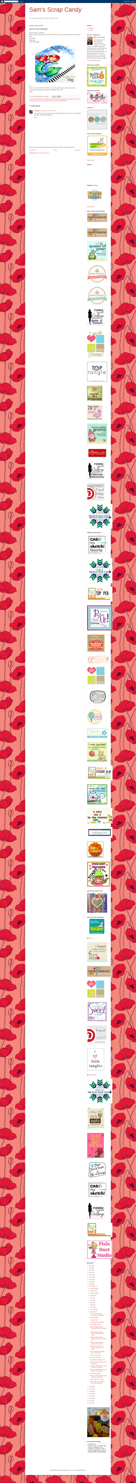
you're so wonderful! (95, 1357)
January (92, 1312)
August (92, 1295)
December (93, 1286)
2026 (90, 1265)
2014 (90, 1393)
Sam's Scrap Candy (55, 9)
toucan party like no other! (97, 1379)
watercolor (46, 100)
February (92, 1309)
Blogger (84, 1470)
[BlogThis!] (55, 97)
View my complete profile (93, 60)
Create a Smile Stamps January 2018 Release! (97, 1314)
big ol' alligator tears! (95, 1324)
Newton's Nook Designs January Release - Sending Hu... (98, 1339)
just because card (73, 99)
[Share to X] (57, 97)
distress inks (54, 99)
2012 (90, 1398)
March (92, 1307)
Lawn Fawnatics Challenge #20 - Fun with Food (97, 1382)
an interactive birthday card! (97, 1359)
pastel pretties (90, 206)
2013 (90, 1396)
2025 (90, 1268)
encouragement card (63, 99)
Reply (35, 117)
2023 (90, 1272)
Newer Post (33, 150)
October (92, 1291)
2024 (90, 1270)
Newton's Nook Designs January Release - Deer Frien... (97, 1333)
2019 (90, 1282)
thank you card (39, 100)
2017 (90, 1386)
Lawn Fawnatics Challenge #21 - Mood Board (97, 1352)
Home (55, 150)
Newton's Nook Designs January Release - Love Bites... (97, 1347)
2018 (90, 1284)
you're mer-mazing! (95, 1355)
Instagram (91, 28)
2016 (90, 1389)
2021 (90, 1277)
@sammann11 (91, 160)
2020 (90, 1279)
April (91, 1305)
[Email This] (53, 97)
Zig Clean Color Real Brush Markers (58, 100)
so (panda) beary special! (97, 1322)
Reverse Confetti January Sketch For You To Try (97, 1343)
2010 (90, 1403)
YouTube (90, 30)
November (93, 1288)
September (93, 1293)
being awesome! (94, 1317)
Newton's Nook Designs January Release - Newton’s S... (98, 1328)
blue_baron (71, 1470)
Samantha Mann (100, 37)
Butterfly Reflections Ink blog (54, 34)
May (91, 1302)
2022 (90, 1275)
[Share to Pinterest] (60, 97)
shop (61, 90)
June (91, 1300)
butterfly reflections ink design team (42, 99)
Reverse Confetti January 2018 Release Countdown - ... (98, 1366)
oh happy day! (94, 1320)
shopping (31, 90)
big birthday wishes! (95, 1373)
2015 (90, 1391)
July (91, 1298)
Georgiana (37, 110)
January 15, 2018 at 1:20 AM (48, 110)
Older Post (77, 150)
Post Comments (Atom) (43, 153)
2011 (90, 1400)
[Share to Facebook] (58, 97)
